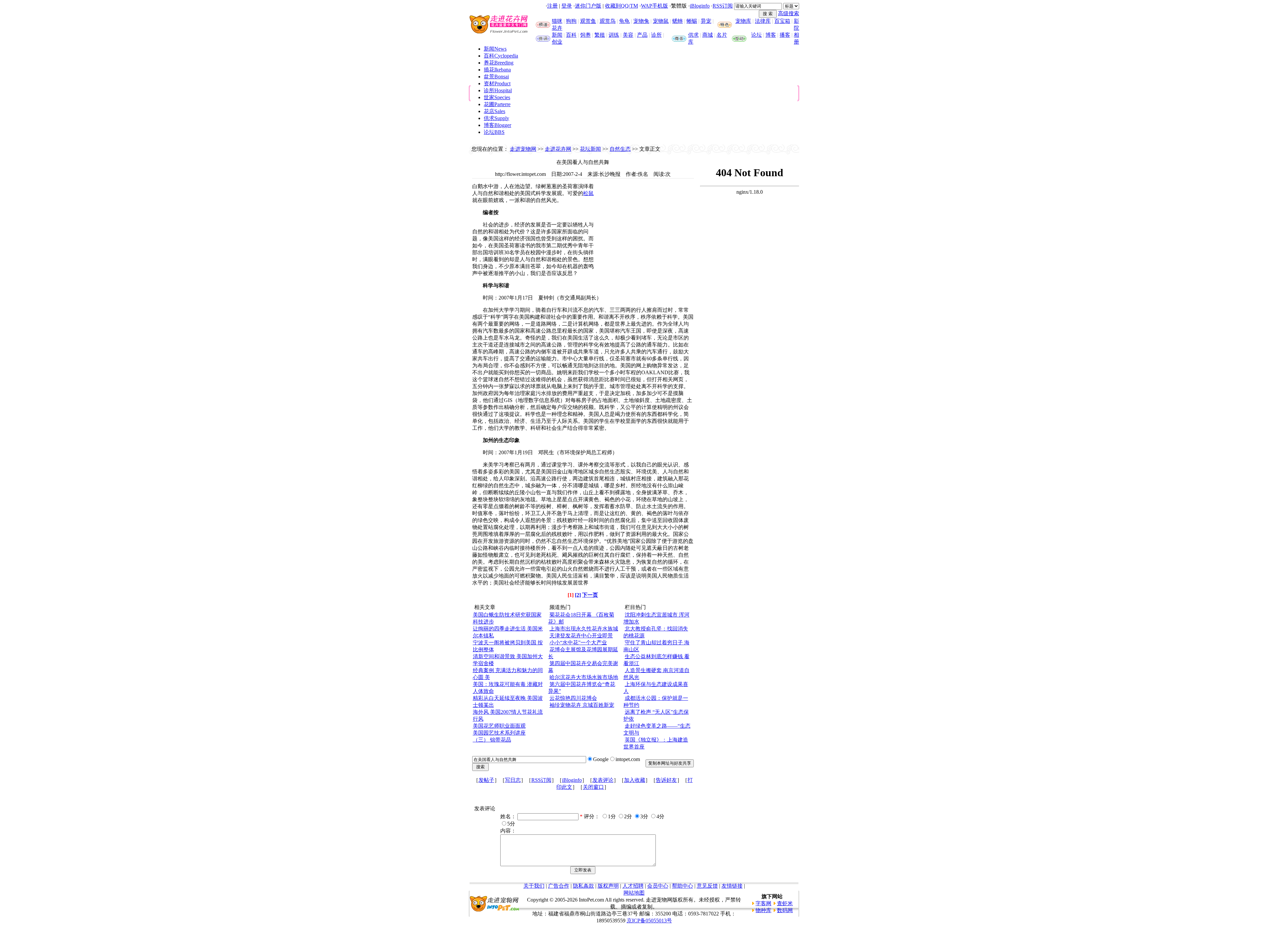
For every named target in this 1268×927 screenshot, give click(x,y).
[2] (578, 595)
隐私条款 (583, 886)
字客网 (763, 903)
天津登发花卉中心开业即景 (581, 635)
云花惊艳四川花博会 (573, 698)
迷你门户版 (588, 6)
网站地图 (634, 893)
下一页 (590, 595)
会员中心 (657, 886)
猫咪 (557, 21)
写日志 (513, 780)
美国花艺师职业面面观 (499, 726)
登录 (566, 6)
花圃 (497, 104)
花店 (494, 111)
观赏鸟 (608, 21)
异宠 (706, 21)
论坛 (756, 35)
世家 (497, 97)
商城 (707, 35)
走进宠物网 (523, 149)
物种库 (763, 910)
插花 (497, 69)
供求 (693, 35)
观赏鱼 (588, 21)
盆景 (496, 76)
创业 (557, 42)
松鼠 (588, 193)
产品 (642, 35)
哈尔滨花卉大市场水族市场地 (583, 677)
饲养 (585, 35)
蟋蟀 (677, 21)
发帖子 (486, 780)
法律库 (763, 21)
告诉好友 (666, 780)
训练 (614, 35)
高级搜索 (788, 13)
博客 (770, 35)
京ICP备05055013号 (649, 920)
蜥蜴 (692, 21)
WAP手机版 (654, 6)
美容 (628, 35)
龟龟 (624, 21)
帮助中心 (682, 886)
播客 (785, 35)
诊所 (656, 35)
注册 (552, 6)
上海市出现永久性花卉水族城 (583, 628)
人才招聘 (633, 886)
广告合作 (558, 886)
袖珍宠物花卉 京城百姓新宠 (581, 705)
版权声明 (608, 886)
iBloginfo (700, 6)
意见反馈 (707, 886)
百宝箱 (782, 21)
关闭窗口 (593, 787)
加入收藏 (634, 780)
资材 (497, 83)
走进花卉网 (558, 149)
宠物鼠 (661, 21)
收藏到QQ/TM (621, 6)
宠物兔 (641, 21)
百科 (571, 35)
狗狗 (571, 21)
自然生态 (620, 149)
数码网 (785, 910)
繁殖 (599, 35)
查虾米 (785, 903)
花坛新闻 (590, 149)
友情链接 (732, 886)
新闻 (557, 35)
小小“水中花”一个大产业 (578, 642)
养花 (498, 62)
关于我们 (534, 886)
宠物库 (743, 21)
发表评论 (603, 780)
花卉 (557, 28)
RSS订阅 (723, 6)
